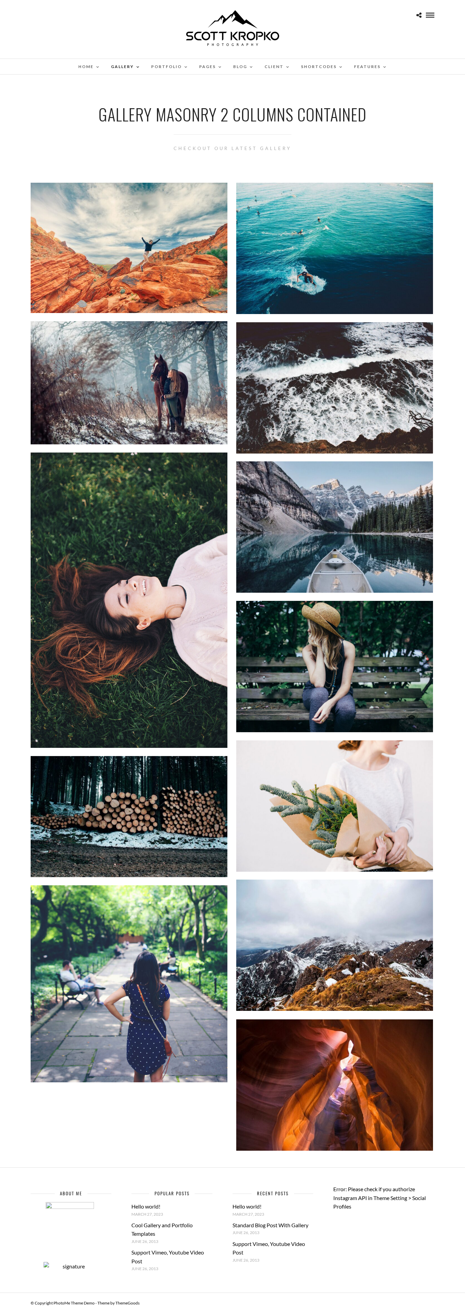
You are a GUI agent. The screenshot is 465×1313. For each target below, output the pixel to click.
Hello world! (145, 1206)
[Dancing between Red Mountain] (129, 248)
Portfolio (166, 66)
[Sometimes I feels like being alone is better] (334, 666)
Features (367, 66)
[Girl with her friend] (129, 382)
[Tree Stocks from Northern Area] (129, 816)
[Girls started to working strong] (129, 983)
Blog (240, 66)
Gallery (122, 66)
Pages (207, 66)
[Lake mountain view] (334, 526)
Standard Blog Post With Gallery (270, 1225)
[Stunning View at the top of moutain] (334, 945)
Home (86, 66)
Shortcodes (319, 66)
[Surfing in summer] (334, 248)
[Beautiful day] (334, 805)
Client (274, 66)
